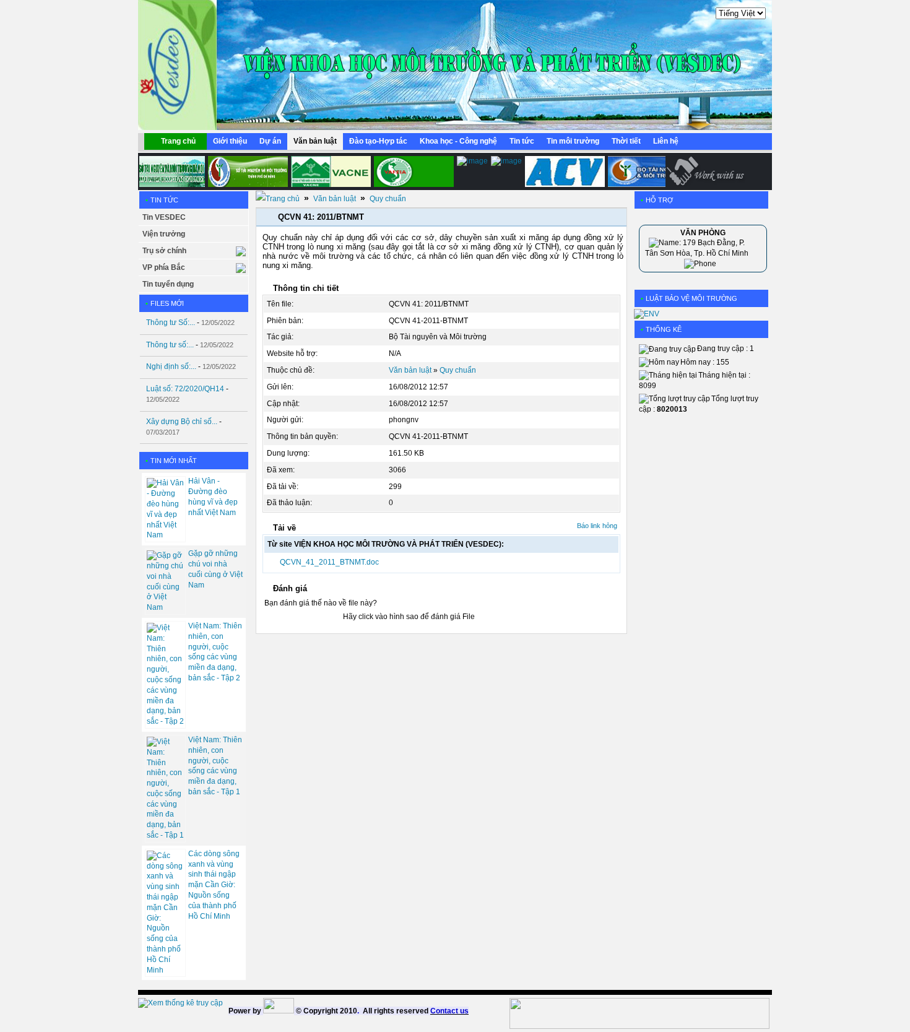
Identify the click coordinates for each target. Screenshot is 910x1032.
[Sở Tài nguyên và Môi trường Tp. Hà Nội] (156, 171)
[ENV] (646, 314)
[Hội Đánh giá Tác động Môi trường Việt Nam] (405, 171)
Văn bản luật (334, 198)
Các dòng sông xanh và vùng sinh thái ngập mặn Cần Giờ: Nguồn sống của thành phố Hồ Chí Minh (214, 885)
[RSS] (748, 144)
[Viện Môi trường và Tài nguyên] (463, 171)
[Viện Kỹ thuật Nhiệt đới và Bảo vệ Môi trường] (497, 171)
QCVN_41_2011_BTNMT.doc (329, 562)
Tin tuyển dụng (168, 284)
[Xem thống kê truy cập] (180, 1003)
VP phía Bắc (163, 267)
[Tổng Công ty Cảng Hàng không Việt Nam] (556, 171)
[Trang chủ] (278, 198)
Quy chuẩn (388, 198)
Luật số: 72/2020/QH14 (185, 388)
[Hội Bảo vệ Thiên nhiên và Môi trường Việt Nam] (322, 171)
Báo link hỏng (597, 525)
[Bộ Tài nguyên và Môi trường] (639, 171)
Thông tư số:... (170, 344)
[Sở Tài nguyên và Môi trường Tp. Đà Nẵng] (239, 171)
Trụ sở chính (164, 250)
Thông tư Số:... (170, 322)
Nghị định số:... (171, 366)
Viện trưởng (163, 234)
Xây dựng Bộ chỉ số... (181, 421)
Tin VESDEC (164, 217)
